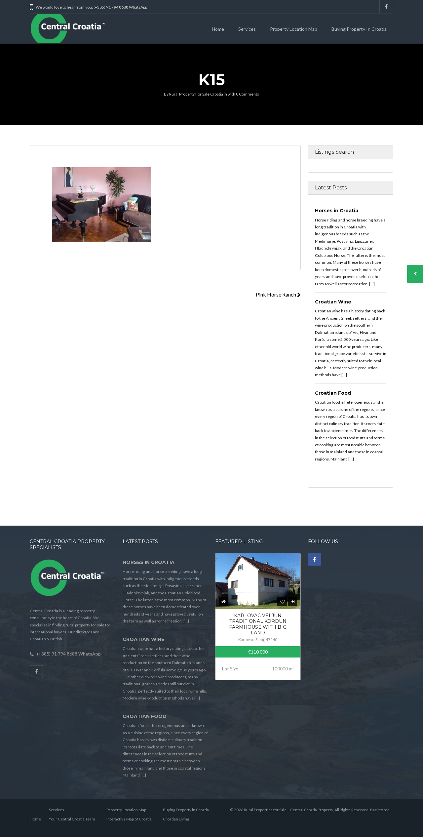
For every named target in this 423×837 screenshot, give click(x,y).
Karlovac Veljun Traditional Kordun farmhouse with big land (258, 624)
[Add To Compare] (292, 601)
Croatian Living (176, 819)
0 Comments (247, 94)
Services (247, 29)
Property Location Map (293, 29)
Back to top (379, 809)
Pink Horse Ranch (276, 294)
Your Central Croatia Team (72, 819)
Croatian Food (333, 393)
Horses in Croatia (336, 211)
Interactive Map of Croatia (129, 819)
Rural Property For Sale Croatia (196, 94)
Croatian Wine (333, 302)
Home (218, 29)
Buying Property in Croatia (359, 29)
